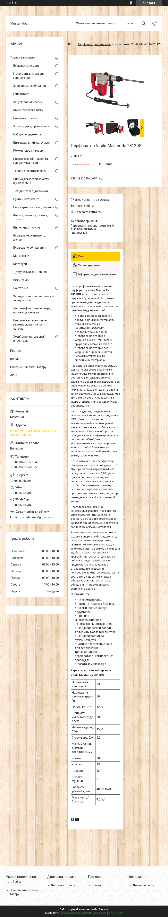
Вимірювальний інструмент (31, 142)
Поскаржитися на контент (75, 913)
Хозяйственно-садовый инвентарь (29, 338)
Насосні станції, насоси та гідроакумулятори (30, 160)
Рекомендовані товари (28, 150)
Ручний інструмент (26, 199)
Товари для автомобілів (29, 170)
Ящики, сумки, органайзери (31, 126)
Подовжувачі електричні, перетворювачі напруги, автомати (30, 324)
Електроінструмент (26, 65)
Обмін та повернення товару (95, 23)
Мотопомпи (21, 255)
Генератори (21, 94)
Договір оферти (143, 885)
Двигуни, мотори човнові (30, 272)
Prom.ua (103, 909)
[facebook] (72, 820)
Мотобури (20, 264)
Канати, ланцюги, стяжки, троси (30, 217)
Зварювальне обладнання (31, 85)
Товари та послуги (22, 57)
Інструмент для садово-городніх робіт (29, 75)
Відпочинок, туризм (26, 227)
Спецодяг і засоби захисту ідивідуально (31, 181)
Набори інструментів (27, 134)
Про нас (15, 350)
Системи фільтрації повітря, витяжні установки (32, 310)
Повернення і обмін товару (28, 367)
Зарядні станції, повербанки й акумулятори (33, 298)
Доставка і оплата (63, 885)
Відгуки (15, 358)
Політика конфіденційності (107, 913)
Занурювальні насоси (27, 102)
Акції (13, 375)
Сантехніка (20, 288)
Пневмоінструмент (26, 118)
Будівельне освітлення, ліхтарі (29, 237)
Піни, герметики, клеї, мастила (33, 207)
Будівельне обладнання (29, 247)
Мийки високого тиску (28, 110)
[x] (77, 820)
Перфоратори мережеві (94, 44)
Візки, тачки (21, 280)
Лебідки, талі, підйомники (30, 191)
